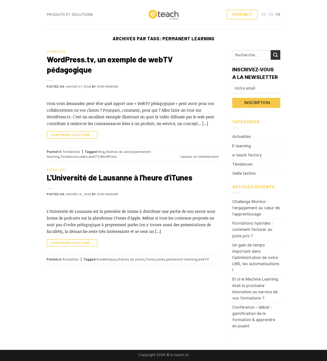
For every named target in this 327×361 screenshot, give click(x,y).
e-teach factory (247, 155)
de (264, 14)
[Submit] (275, 55)
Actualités (57, 169)
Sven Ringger (107, 86)
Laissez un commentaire (199, 156)
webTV (94, 156)
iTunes (150, 259)
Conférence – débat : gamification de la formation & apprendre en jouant (253, 316)
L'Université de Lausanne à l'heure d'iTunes (119, 177)
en (271, 14)
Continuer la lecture (72, 135)
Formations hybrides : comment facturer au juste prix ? (252, 229)
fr (278, 14)
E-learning (241, 146)
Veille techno (244, 173)
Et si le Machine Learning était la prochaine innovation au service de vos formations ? (255, 288)
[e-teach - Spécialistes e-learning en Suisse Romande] (163, 14)
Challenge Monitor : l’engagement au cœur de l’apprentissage (256, 207)
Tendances (56, 51)
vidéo (83, 156)
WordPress (108, 156)
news (161, 259)
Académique (106, 259)
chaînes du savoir (119, 152)
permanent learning (181, 259)
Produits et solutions (70, 14)
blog (101, 152)
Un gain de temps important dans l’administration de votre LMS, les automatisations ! (255, 258)
